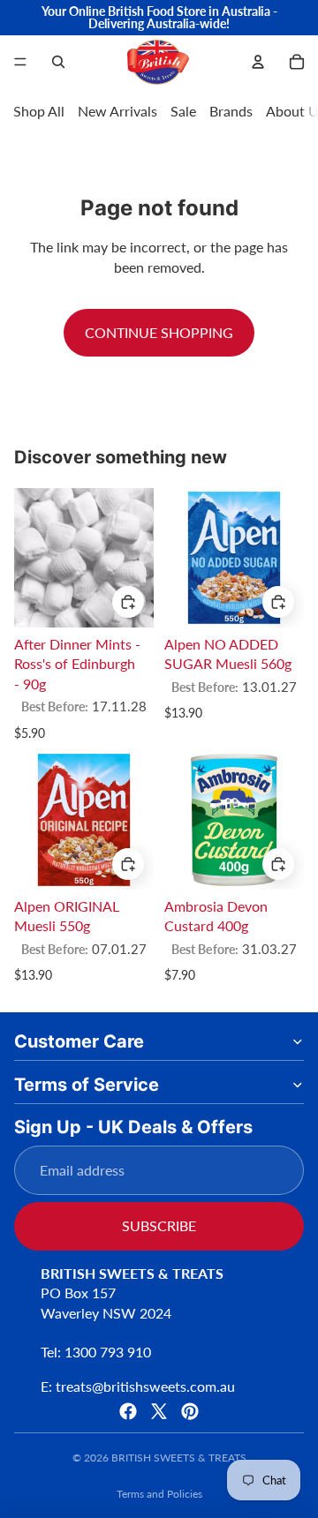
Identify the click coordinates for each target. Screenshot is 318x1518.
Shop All (38, 110)
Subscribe (159, 1225)
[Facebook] (128, 1411)
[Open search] (58, 61)
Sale (183, 110)
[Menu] (20, 61)
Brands (231, 110)
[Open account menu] (257, 61)
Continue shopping (159, 332)
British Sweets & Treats (178, 1457)
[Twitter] (159, 1411)
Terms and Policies (159, 1493)
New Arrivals (117, 110)
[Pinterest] (190, 1411)
